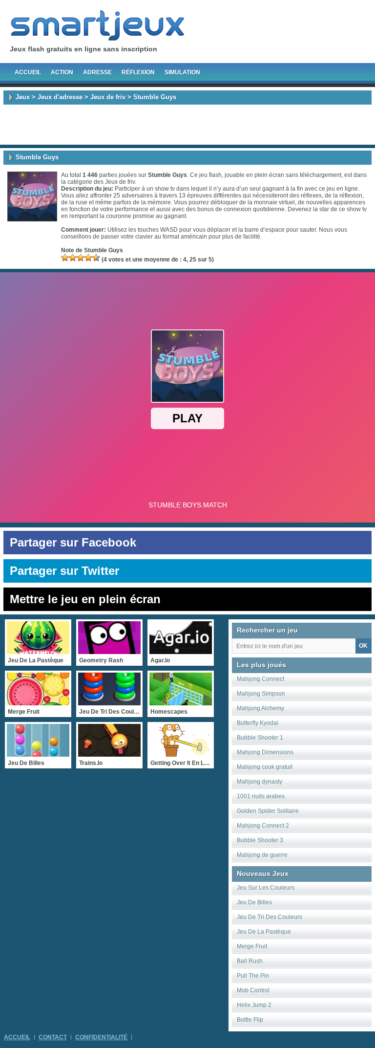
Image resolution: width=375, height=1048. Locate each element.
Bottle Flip (250, 1019)
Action (62, 72)
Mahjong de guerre (262, 855)
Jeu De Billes (254, 902)
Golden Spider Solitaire (268, 811)
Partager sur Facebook (73, 542)
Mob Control (253, 990)
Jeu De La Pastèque (264, 931)
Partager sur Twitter (64, 570)
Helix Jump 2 (254, 1005)
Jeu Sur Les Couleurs (265, 887)
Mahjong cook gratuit (264, 767)
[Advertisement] (187, 124)
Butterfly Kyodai (257, 723)
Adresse (97, 72)
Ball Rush (250, 961)
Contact (53, 1037)
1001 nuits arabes (261, 796)
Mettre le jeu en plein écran (85, 599)
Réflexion (138, 72)
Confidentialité (101, 1037)
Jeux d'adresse (60, 97)
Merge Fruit (252, 946)
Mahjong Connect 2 (263, 825)
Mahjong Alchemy (260, 708)
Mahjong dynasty (259, 781)
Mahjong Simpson (261, 693)
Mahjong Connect (260, 679)
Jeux (23, 97)
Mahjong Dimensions (265, 752)
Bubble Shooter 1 (260, 737)
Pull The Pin (253, 975)
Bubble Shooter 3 (260, 840)
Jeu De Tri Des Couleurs (269, 917)
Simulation (182, 72)
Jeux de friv (107, 97)
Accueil (28, 72)
